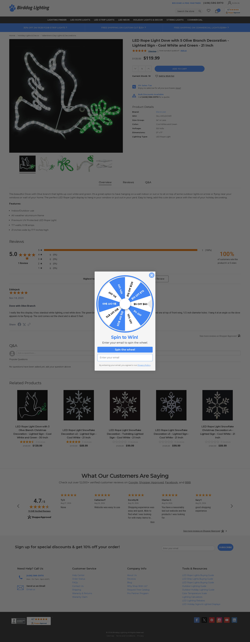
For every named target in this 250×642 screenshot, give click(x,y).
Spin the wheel (125, 349)
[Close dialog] (151, 275)
